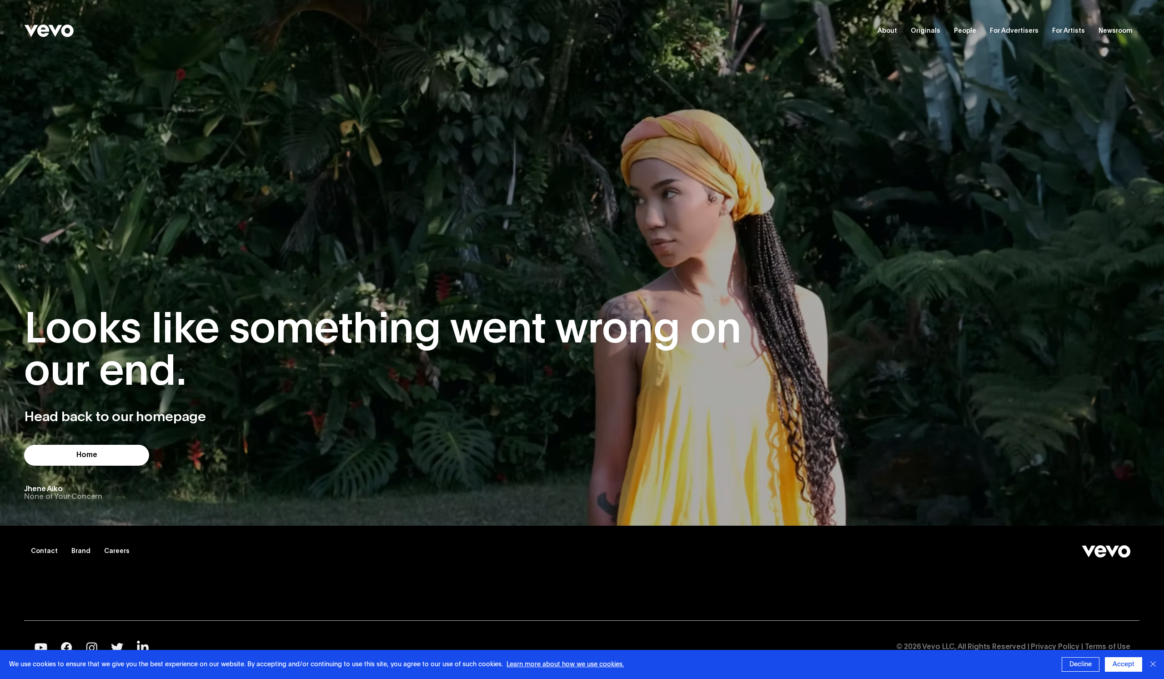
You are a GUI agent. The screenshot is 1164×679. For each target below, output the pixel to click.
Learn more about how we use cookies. (565, 664)
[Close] (1153, 664)
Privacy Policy (1055, 647)
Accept (1123, 664)
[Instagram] (92, 647)
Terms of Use (1107, 647)
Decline (1080, 664)
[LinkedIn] (142, 647)
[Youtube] (41, 647)
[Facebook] (66, 647)
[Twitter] (117, 647)
